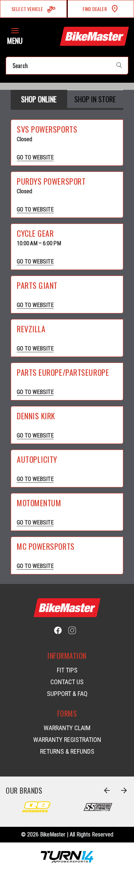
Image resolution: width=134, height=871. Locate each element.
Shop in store (95, 99)
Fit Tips (67, 670)
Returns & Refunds (67, 751)
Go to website (35, 157)
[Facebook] (58, 630)
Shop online (38, 99)
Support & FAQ (67, 693)
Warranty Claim (67, 728)
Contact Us (67, 682)
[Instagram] (72, 630)
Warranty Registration (67, 739)
